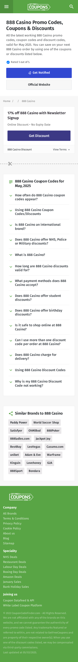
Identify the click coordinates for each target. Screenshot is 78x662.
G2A (49, 463)
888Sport (16, 471)
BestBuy (15, 447)
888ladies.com (20, 438)
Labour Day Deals (14, 567)
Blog (6, 538)
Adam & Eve (33, 455)
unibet (14, 455)
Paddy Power (18, 422)
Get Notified (39, 73)
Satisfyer (16, 430)
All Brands (10, 513)
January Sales (12, 582)
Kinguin (15, 463)
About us (9, 533)
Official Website (39, 84)
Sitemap (8, 543)
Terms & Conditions (16, 518)
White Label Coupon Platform (22, 605)
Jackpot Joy (43, 438)
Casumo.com (55, 447)
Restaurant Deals (14, 562)
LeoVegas (33, 447)
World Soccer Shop (46, 422)
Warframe (54, 455)
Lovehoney (34, 463)
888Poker (53, 430)
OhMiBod (34, 430)
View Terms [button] (62, 149)
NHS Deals (10, 557)
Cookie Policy (12, 528)
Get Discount (39, 136)
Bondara (34, 471)
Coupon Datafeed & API (18, 600)
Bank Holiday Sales (16, 587)
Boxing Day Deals (14, 572)
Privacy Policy (12, 523)
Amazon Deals (12, 577)
